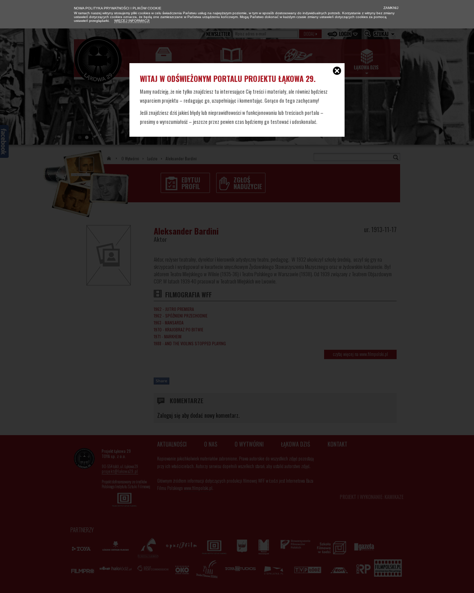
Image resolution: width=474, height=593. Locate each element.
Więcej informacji (132, 21)
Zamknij (390, 8)
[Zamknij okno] (337, 71)
